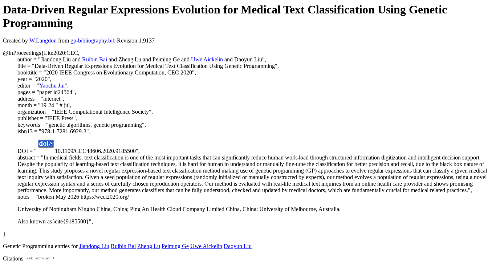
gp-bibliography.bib (92, 40)
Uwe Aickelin (207, 59)
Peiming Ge (175, 246)
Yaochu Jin (52, 85)
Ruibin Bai (94, 59)
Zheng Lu (148, 246)
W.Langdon (43, 40)
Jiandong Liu (94, 246)
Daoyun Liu (238, 246)
